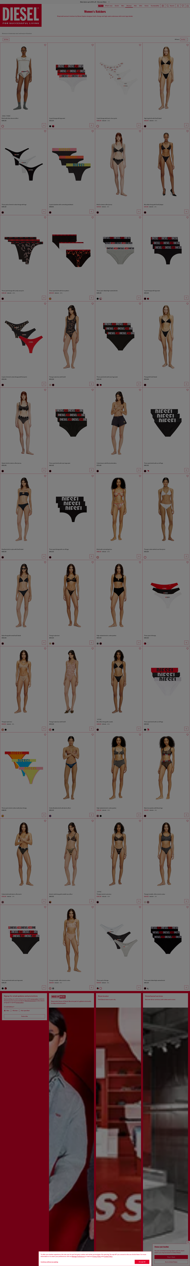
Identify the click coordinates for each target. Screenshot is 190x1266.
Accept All (142, 1262)
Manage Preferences (78, 1256)
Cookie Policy (108, 1256)
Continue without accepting (49, 1262)
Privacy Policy (96, 1256)
